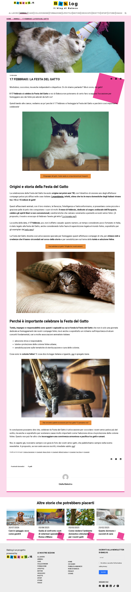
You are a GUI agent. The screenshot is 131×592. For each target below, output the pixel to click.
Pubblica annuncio (75, 566)
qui (72, 354)
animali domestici (17, 466)
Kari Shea (79, 452)
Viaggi (119, 13)
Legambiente (57, 196)
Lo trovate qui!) (69, 216)
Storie (111, 13)
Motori (76, 13)
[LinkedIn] (120, 79)
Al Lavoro (14, 13)
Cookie (70, 573)
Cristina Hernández (28, 452)
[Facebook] (111, 79)
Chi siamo (71, 564)
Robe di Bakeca (73, 569)
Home (70, 562)
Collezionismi (41, 13)
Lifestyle (67, 13)
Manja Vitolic (46, 452)
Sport (104, 13)
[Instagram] (103, 586)
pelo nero (28, 229)
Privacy (71, 571)
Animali (23, 13)
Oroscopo (86, 13)
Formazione (55, 13)
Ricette (96, 13)
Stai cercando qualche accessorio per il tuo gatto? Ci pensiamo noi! (65, 423)
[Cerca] (125, 13)
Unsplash (39, 452)
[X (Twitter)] (116, 79)
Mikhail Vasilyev (63, 452)
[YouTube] (118, 586)
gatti (30, 466)
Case (31, 13)
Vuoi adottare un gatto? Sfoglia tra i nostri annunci (66, 246)
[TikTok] (114, 586)
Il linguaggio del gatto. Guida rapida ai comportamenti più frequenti (65, 176)
